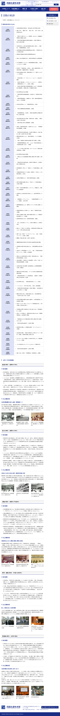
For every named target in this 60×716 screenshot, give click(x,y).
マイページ (54, 9)
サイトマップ (54, 1)
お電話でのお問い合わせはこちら (51, 707)
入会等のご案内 (34, 9)
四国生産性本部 (13, 3)
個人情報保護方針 (45, 1)
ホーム (29, 1)
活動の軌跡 (50, 23)
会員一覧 (43, 9)
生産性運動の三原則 (52, 21)
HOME (4, 20)
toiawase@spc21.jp (44, 709)
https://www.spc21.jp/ (30, 709)
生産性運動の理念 (52, 18)
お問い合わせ (36, 1)
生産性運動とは (10, 20)
